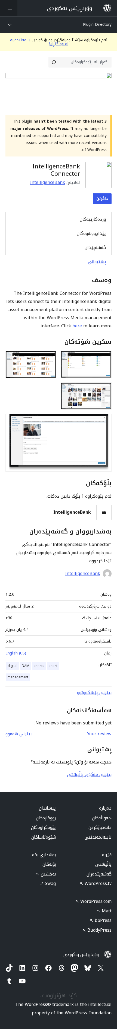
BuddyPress (97, 930)
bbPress (101, 920)
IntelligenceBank (47, 182)
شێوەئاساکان (43, 837)
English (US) (15, 653)
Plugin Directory (97, 24)
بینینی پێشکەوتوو (94, 692)
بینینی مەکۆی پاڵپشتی (89, 774)
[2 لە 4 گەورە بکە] (49, 358)
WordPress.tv (96, 883)
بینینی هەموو (18, 734)
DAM (25, 666)
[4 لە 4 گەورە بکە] (104, 421)
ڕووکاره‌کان (46, 818)
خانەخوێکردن (100, 827)
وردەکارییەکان (93, 219)
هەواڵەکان (102, 818)
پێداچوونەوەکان (91, 233)
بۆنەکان (49, 864)
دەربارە (105, 808)
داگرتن (102, 198)
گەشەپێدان (95, 247)
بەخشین (46, 874)
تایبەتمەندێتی (98, 837)
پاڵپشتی (103, 864)
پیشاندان (47, 808)
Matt (104, 911)
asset (53, 666)
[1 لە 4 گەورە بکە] (104, 358)
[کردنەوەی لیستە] (8, 8)
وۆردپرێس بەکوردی (81, 954)
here (77, 326)
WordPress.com (93, 901)
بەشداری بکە (44, 855)
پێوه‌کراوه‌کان (43, 827)
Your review (99, 734)
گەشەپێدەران (99, 874)
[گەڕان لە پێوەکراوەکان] (53, 62)
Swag (48, 883)
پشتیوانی (97, 261)
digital (12, 666)
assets (39, 666)
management (18, 677)
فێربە (107, 855)
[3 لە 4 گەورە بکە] (104, 389)
